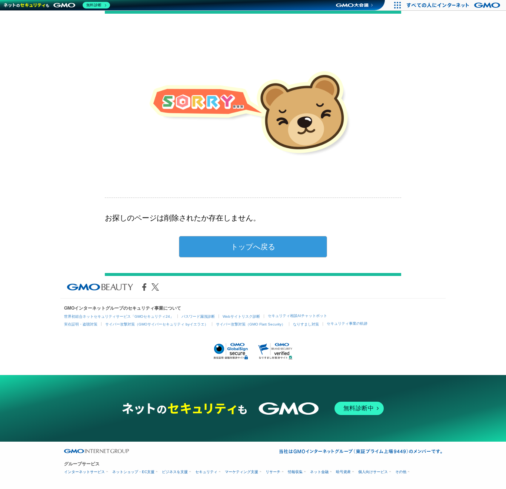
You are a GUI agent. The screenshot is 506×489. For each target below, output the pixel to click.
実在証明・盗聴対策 (80, 324)
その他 (400, 472)
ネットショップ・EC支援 (133, 472)
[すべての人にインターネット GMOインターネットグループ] (454, 5)
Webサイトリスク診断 (241, 316)
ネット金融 (319, 472)
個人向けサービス (373, 472)
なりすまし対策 (306, 324)
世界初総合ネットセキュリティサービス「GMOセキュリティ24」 (119, 316)
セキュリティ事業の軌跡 (347, 323)
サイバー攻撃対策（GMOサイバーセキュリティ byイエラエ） (156, 324)
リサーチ (273, 472)
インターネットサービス (84, 472)
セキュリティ (206, 472)
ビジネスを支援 (175, 472)
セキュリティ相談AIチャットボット (297, 316)
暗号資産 (343, 472)
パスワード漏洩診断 (198, 316)
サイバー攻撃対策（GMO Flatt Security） (250, 324)
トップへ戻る (253, 247)
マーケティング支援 (241, 472)
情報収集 (295, 472)
